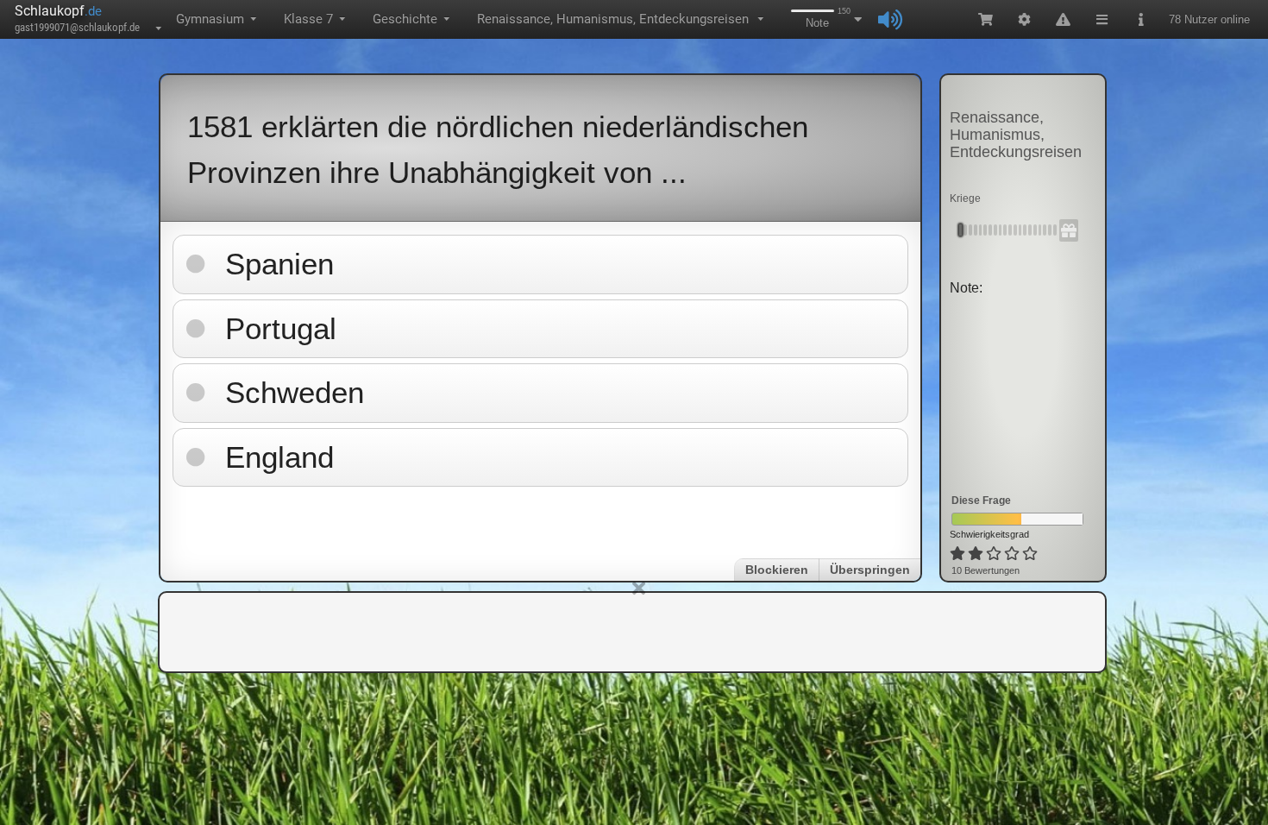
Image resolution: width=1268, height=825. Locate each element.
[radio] (957, 554)
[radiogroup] (995, 554)
